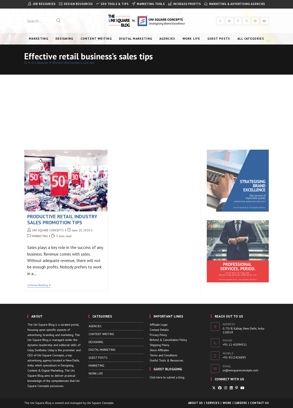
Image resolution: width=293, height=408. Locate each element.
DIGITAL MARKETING (102, 350)
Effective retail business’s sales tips (73, 63)
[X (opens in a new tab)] (220, 21)
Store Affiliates (159, 350)
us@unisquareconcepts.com (240, 370)
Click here (156, 377)
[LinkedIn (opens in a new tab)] (255, 21)
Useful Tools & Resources (166, 360)
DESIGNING (96, 342)
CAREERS (240, 403)
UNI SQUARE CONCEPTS (48, 230)
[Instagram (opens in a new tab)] (247, 21)
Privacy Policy (158, 335)
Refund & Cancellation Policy (168, 340)
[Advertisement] (146, 107)
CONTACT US (259, 403)
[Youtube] (242, 388)
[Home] (25, 63)
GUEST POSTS (98, 358)
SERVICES (212, 403)
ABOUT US (195, 403)
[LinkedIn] (231, 388)
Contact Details (159, 330)
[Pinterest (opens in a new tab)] (238, 21)
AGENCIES (95, 326)
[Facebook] (220, 388)
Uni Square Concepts (100, 403)
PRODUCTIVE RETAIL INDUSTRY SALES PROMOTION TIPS (62, 219)
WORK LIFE (96, 373)
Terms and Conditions (163, 355)
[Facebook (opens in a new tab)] (229, 21)
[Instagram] (225, 388)
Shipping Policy (159, 345)
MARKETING (40, 236)
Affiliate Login (159, 325)
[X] (214, 388)
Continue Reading (39, 285)
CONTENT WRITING (101, 334)
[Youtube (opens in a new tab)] (264, 21)
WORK (227, 403)
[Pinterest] (236, 388)
